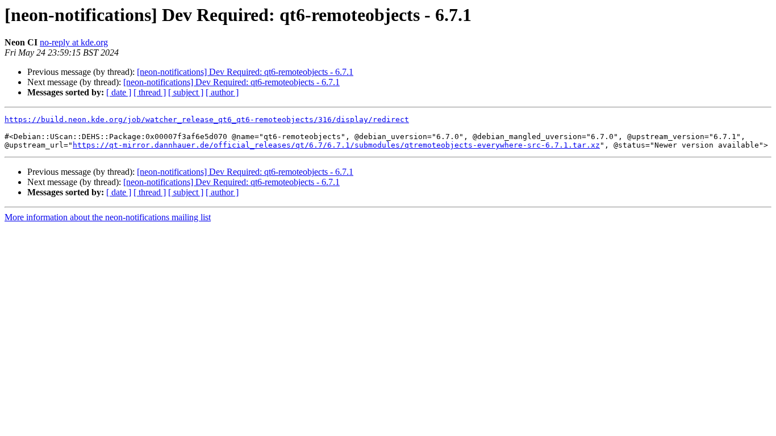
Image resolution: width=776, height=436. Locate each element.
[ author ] (222, 92)
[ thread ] (149, 92)
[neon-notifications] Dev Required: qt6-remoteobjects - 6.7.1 (245, 72)
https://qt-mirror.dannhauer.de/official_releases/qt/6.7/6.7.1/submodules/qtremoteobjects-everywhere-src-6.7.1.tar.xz (336, 145)
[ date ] (118, 92)
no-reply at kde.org (74, 42)
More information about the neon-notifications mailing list (108, 217)
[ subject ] (185, 92)
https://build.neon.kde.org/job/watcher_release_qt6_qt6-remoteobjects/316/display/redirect (207, 119)
